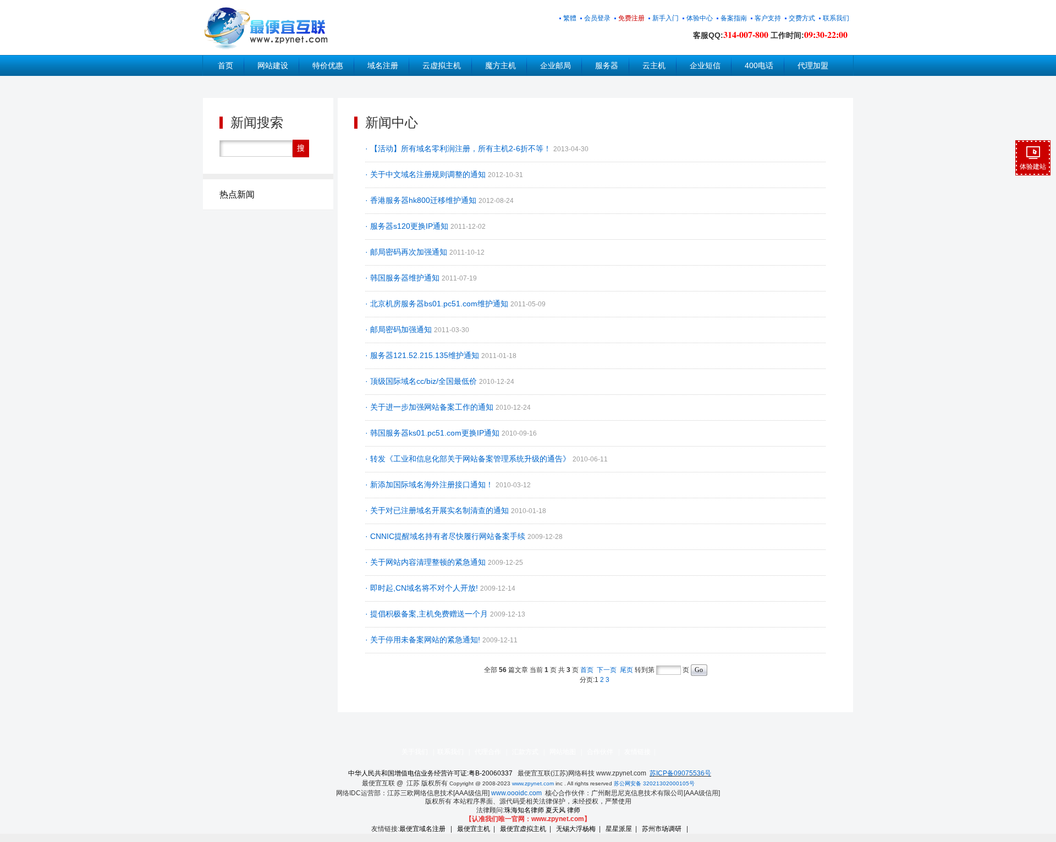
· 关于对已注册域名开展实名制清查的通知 (438, 510)
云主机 (654, 65)
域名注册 (382, 65)
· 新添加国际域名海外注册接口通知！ (430, 484)
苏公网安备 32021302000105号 (654, 783)
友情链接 (637, 752)
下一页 (607, 670)
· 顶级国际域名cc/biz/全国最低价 (422, 381)
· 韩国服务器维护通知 (403, 277)
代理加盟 (813, 65)
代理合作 (488, 752)
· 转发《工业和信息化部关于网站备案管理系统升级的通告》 (469, 458)
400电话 (759, 65)
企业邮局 (555, 65)
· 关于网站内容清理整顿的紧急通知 (426, 562)
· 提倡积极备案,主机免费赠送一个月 (427, 613)
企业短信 (705, 65)
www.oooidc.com (516, 793)
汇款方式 (525, 752)
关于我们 (415, 752)
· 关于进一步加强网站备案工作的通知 (430, 407)
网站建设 (272, 65)
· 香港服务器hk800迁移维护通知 (422, 200)
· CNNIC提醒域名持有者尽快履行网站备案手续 (446, 536)
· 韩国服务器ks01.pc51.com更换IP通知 (433, 432)
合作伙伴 (600, 752)
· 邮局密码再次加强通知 (407, 251)
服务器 (606, 65)
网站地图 (562, 752)
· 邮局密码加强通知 (399, 329)
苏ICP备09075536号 (680, 773)
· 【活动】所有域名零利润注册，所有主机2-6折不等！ (459, 148)
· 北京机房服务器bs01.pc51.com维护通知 (437, 303)
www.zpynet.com (533, 783)
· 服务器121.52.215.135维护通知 (423, 355)
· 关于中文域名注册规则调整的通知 (426, 174)
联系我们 (450, 752)
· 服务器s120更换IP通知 (407, 226)
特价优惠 (327, 65)
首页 (225, 65)
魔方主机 (500, 65)
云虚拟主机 (441, 65)
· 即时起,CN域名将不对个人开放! (422, 588)
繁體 (569, 18)
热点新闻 (237, 194)
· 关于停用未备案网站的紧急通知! (423, 639)
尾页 (626, 670)
